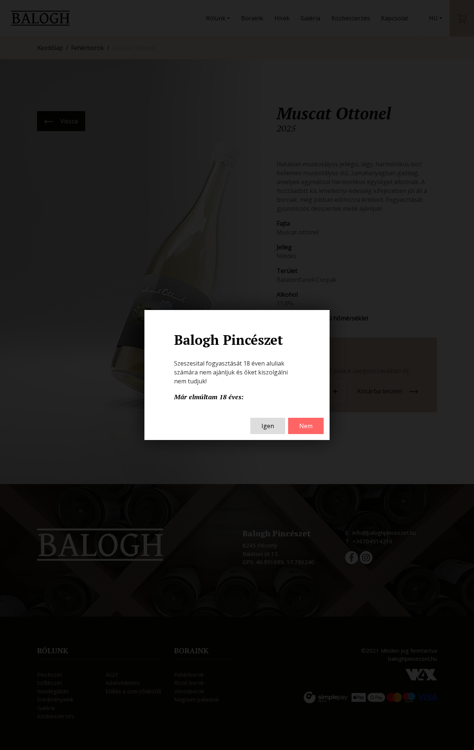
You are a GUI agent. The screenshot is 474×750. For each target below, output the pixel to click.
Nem (306, 426)
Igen (267, 426)
